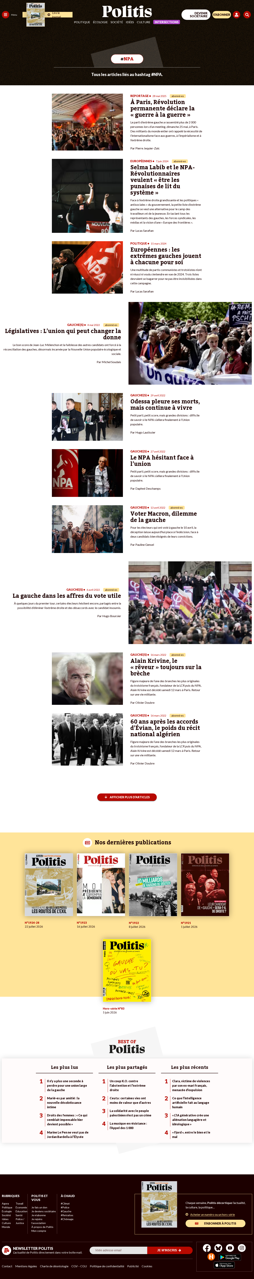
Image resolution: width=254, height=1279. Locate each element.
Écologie (100, 22)
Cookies (147, 1266)
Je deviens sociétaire (43, 1211)
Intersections (167, 22)
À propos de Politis (42, 1226)
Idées (130, 22)
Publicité (133, 1266)
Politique (82, 22)
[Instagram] (242, 1248)
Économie (21, 1207)
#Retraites (67, 1215)
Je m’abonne (38, 1215)
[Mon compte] (237, 14)
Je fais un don (39, 1207)
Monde (6, 1226)
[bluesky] (218, 1248)
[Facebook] (207, 1248)
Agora (5, 1203)
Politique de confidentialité (107, 1266)
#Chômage (67, 1219)
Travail (19, 1203)
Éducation (21, 1211)
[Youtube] (230, 1248)
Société (117, 22)
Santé (19, 1215)
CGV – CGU (79, 1266)
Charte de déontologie (54, 1266)
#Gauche (66, 1211)
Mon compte (38, 1230)
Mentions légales (26, 1266)
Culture (143, 22)
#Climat (65, 1203)
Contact (7, 1266)
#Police (65, 1207)
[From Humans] (211, 1257)
